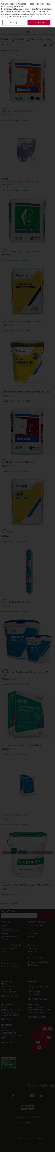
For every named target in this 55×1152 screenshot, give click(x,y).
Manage (14, 22)
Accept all (39, 22)
